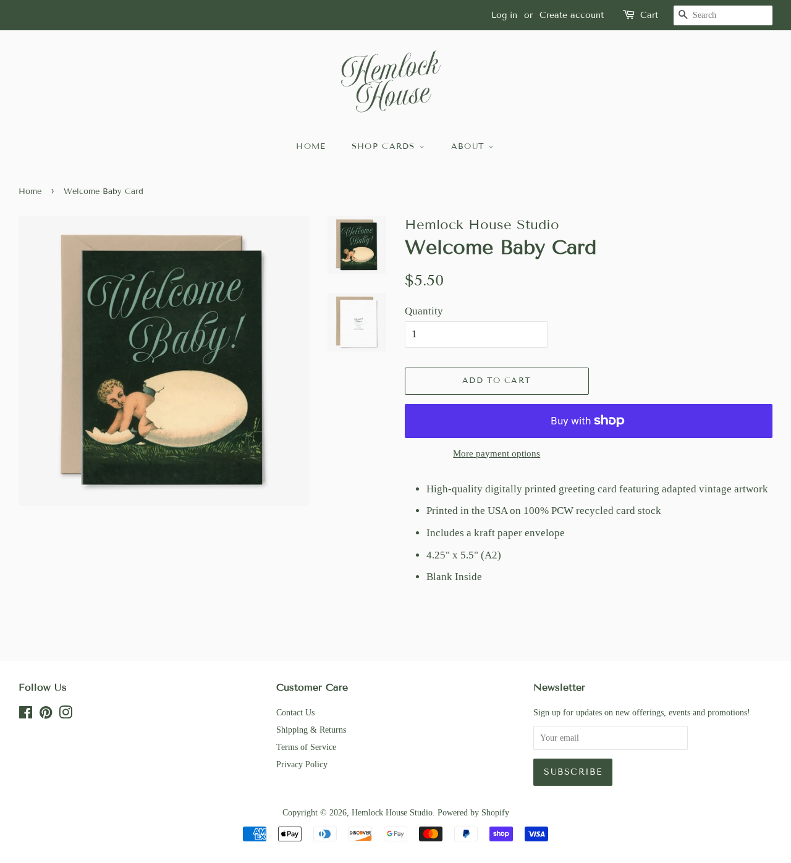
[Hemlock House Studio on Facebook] (26, 715)
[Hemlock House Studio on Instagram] (65, 715)
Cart (649, 15)
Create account (571, 15)
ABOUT (470, 146)
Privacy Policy (302, 764)
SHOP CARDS (385, 146)
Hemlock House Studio (392, 812)
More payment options (496, 453)
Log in (504, 15)
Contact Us (295, 712)
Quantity (424, 311)
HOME (311, 146)
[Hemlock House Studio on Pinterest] (46, 715)
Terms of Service (306, 747)
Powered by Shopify (473, 812)
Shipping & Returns (311, 730)
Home (30, 191)
